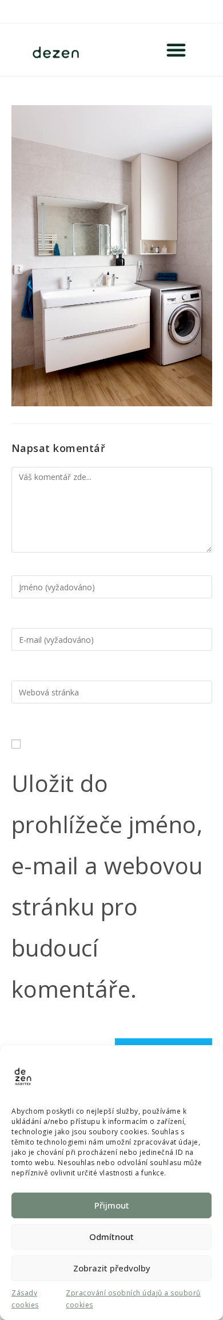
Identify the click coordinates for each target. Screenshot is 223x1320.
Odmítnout (111, 1236)
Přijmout (111, 1205)
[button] (176, 49)
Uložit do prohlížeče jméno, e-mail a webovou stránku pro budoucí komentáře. (107, 886)
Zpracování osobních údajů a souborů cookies (133, 1299)
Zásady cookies (25, 1299)
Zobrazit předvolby (111, 1268)
